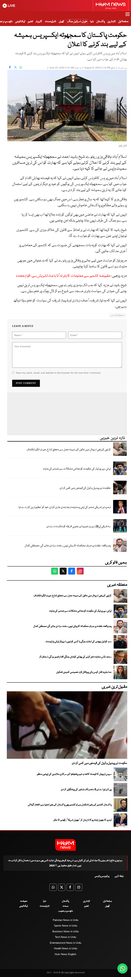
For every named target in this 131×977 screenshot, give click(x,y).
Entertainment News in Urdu (65, 942)
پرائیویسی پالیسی (102, 876)
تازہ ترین (111, 21)
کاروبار (39, 21)
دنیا (92, 21)
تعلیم (30, 21)
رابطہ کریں (119, 876)
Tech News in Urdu (65, 937)
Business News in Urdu (65, 931)
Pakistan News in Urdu (65, 920)
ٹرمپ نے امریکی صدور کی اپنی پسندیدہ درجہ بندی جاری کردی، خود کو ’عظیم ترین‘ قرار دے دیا (64, 507)
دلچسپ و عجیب (65, 911)
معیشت (23, 901)
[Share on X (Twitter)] (15, 67)
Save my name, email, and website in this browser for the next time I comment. (58, 372)
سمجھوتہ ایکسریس (117, 315)
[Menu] (127, 15)
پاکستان (100, 21)
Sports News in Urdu (65, 925)
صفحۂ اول (123, 21)
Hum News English (65, 954)
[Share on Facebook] (9, 67)
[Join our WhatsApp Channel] (122, 968)
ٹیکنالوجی (20, 21)
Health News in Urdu (65, 948)
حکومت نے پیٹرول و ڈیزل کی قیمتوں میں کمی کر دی (85, 488)
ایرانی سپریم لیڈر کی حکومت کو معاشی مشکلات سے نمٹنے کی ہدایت (77, 469)
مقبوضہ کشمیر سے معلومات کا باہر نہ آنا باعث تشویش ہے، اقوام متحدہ (63, 276)
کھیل (61, 21)
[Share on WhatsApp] (20, 67)
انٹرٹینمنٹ (50, 21)
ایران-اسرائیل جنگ (76, 21)
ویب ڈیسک (122, 68)
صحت (65, 906)
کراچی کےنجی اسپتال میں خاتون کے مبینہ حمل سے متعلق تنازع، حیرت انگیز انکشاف (69, 450)
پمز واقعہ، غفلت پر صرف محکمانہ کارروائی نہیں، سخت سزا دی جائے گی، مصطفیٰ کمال (68, 546)
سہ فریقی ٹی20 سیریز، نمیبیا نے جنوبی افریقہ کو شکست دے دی (78, 526)
